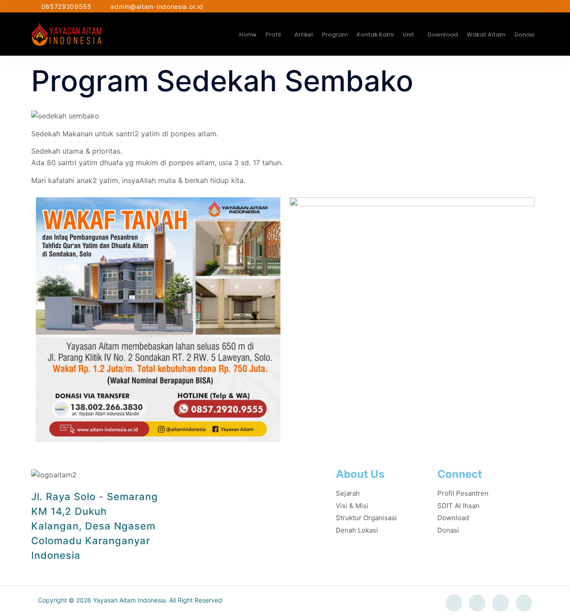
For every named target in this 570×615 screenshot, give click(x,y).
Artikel (303, 34)
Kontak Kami (375, 34)
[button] (275, 34)
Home (247, 34)
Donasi (524, 34)
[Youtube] (524, 603)
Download (443, 34)
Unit (408, 34)
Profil (273, 34)
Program (335, 34)
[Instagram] (500, 603)
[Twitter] (477, 603)
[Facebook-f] (453, 603)
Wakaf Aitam (486, 34)
